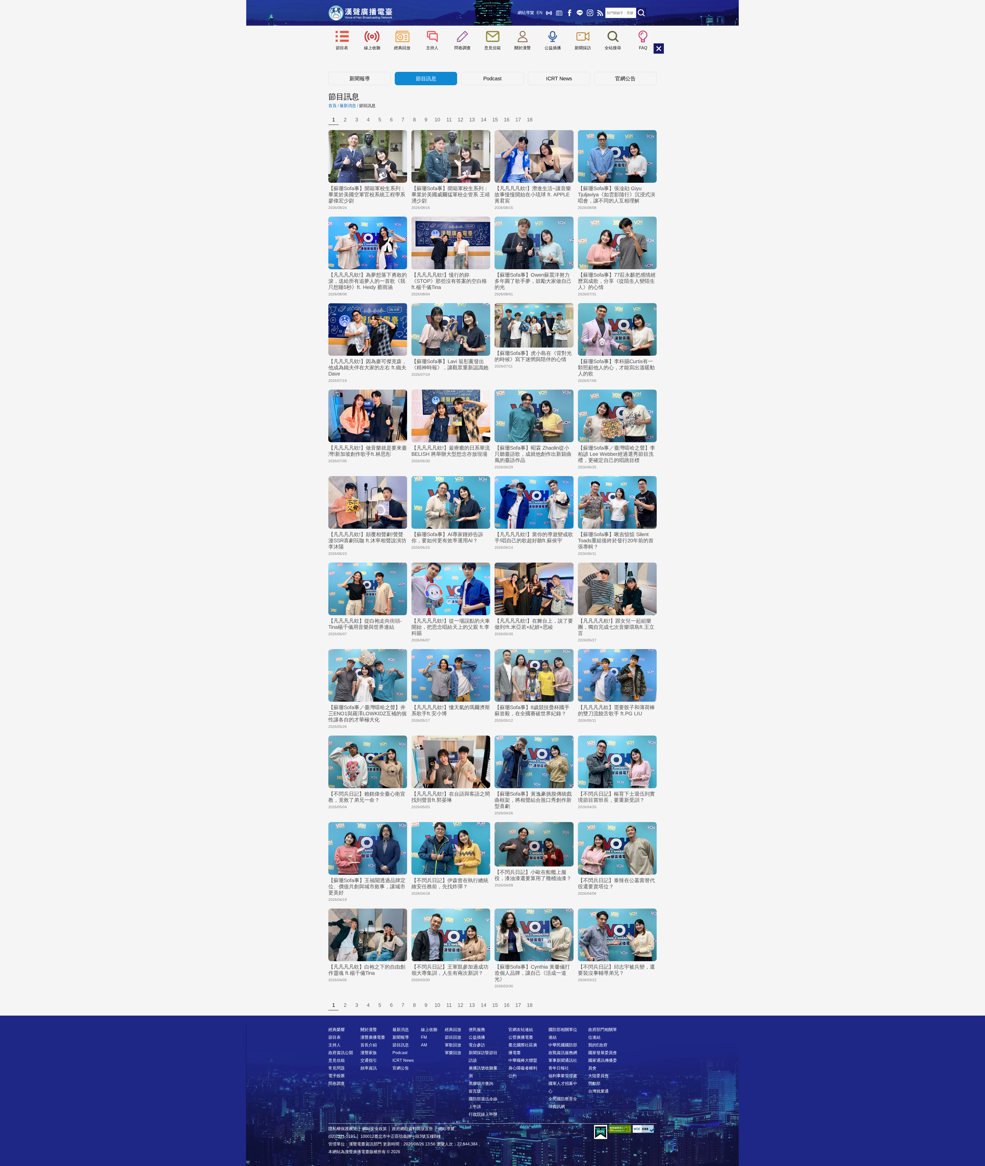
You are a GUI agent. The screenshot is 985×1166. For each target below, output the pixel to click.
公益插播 (553, 48)
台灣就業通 (598, 1091)
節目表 (342, 48)
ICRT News (559, 78)
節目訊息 (426, 78)
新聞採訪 (583, 48)
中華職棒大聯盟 (522, 1060)
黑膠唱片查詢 (481, 1083)
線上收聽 (549, 13)
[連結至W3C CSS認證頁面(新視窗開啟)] (644, 1129)
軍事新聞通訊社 (562, 1060)
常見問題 (336, 1068)
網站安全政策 (374, 1128)
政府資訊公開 (340, 1053)
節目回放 (453, 1037)
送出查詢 (641, 13)
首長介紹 (368, 1045)
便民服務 (477, 1029)
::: (492, 1019)
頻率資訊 (368, 1068)
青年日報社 (558, 1068)
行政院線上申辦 (483, 1114)
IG (590, 13)
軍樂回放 (453, 1053)
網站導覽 (526, 13)
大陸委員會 (598, 1076)
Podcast (492, 78)
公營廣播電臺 (520, 1037)
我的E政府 (597, 1045)
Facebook (569, 13)
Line (580, 13)
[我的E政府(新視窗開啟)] (600, 1132)
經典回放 (559, 13)
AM (424, 1045)
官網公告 (625, 78)
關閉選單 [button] (659, 48)
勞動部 (594, 1083)
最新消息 (348, 105)
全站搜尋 (613, 48)
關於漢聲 (522, 48)
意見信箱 (492, 48)
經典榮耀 (336, 1029)
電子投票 (336, 1076)
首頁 (332, 105)
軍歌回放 (453, 1045)
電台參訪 (477, 1045)
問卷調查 (462, 48)
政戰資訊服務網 (562, 1053)
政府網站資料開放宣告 (412, 1128)
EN (540, 13)
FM (424, 1037)
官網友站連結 (520, 1029)
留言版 (475, 1091)
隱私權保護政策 (342, 1128)
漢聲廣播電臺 (360, 13)
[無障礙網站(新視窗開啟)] (620, 1129)
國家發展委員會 (602, 1053)
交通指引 (368, 1060)
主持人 (432, 48)
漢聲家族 (368, 1053)
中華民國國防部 (562, 1045)
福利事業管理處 (562, 1076)
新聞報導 (359, 78)
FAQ (643, 48)
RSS (600, 13)
